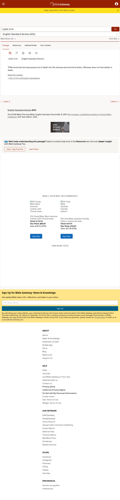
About (45, 335)
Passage (5, 45)
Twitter (45, 470)
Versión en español (50, 485)
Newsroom (47, 355)
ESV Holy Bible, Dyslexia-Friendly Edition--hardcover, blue (75, 219)
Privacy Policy (100, 317)
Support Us (47, 358)
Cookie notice (48, 396)
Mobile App (47, 345)
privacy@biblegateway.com (12, 319)
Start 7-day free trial (15, 149)
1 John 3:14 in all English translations (24, 78)
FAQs (44, 370)
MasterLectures (49, 444)
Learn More (33, 149)
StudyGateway (48, 418)
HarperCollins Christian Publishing (57, 425)
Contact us (47, 383)
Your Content (45, 45)
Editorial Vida (48, 431)
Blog (44, 351)
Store (44, 348)
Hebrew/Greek (31, 45)
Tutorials (46, 373)
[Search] (115, 29)
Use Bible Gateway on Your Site (56, 377)
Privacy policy (48, 386)
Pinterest (46, 463)
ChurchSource (48, 421)
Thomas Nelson (49, 435)
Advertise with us (50, 380)
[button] (116, 4)
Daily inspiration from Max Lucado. (59, 10)
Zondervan (47, 441)
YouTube (46, 473)
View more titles (60, 245)
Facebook (46, 457)
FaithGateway (48, 415)
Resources (17, 45)
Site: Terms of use (50, 399)
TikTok (45, 466)
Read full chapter (15, 75)
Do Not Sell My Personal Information (59, 393)
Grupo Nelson (48, 428)
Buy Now (36, 236)
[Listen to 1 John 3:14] (36, 53)
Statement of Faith (50, 341)
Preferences (47, 488)
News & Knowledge (51, 338)
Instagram (47, 460)
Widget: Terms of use (51, 403)
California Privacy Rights (54, 390)
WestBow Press (49, 438)
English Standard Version (19, 110)
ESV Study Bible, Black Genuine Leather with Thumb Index (43, 217)
